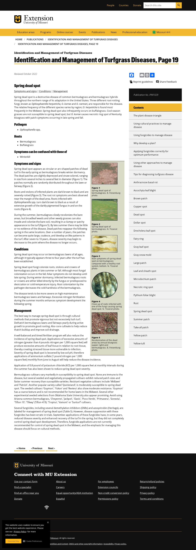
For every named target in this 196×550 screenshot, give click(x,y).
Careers (60, 487)
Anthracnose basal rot (146, 182)
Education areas (26, 32)
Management (60, 91)
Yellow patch (140, 335)
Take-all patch (141, 327)
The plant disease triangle (147, 115)
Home (18, 39)
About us (61, 481)
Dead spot (139, 214)
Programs (45, 32)
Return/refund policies (152, 481)
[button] (32, 541)
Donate (137, 5)
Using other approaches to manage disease (153, 164)
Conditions (45, 91)
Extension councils (108, 487)
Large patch (140, 262)
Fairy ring (139, 238)
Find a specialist (22, 487)
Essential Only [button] (13, 541)
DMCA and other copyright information (86, 544)
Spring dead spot (143, 311)
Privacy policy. (121, 544)
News (114, 32)
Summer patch (142, 319)
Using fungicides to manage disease (153, 135)
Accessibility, (108, 544)
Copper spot (140, 206)
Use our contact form (25, 481)
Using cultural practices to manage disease (152, 125)
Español (60, 498)
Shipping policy (148, 487)
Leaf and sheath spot (145, 271)
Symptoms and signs (25, 91)
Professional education (134, 32)
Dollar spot (140, 222)
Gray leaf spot (141, 246)
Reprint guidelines (143, 81)
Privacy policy (147, 493)
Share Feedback (168, 81)
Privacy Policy (20, 531)
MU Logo (16, 465)
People (110, 5)
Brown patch (140, 198)
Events (82, 32)
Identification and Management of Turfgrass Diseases (83, 39)
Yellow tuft (139, 343)
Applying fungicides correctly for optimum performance (151, 153)
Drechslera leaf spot (144, 230)
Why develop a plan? (145, 143)
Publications (98, 32)
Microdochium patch (145, 279)
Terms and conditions (152, 498)
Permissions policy (108, 498)
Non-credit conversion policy (113, 493)
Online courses (65, 32)
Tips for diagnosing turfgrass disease (153, 174)
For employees (106, 481)
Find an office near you (26, 493)
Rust (136, 303)
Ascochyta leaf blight (145, 190)
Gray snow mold (142, 254)
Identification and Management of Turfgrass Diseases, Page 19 (58, 44)
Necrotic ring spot (143, 287)
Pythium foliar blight (145, 295)
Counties (124, 5)
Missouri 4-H (163, 32)
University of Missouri (36, 466)
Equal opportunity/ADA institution (74, 493)
